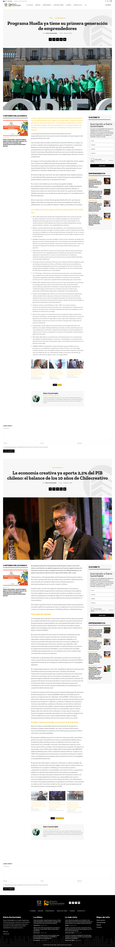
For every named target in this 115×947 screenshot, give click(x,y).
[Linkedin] (64, 39)
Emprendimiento (60, 18)
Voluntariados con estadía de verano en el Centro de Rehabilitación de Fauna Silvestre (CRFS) (29, 417)
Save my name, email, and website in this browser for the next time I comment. (26, 447)
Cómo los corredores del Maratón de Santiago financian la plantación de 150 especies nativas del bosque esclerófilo (78, 937)
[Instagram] (107, 1)
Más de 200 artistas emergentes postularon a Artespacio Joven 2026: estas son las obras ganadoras (46, 929)
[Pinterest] (57, 39)
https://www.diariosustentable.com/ (51, 395)
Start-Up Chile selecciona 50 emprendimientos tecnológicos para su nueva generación (75, 372)
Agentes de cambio (69, 932)
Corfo (59, 385)
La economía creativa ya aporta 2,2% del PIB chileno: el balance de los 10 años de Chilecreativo (95, 183)
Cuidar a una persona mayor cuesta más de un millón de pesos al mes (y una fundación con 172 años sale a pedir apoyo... (78, 929)
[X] (109, 1)
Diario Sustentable (51, 33)
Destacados (6, 137)
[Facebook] (105, 1)
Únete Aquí (102, 165)
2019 (50, 18)
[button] (85, 5)
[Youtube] (111, 1)
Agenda (91, 189)
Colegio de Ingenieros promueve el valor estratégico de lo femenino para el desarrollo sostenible (86, 417)
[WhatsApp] (61, 39)
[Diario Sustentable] (37, 398)
